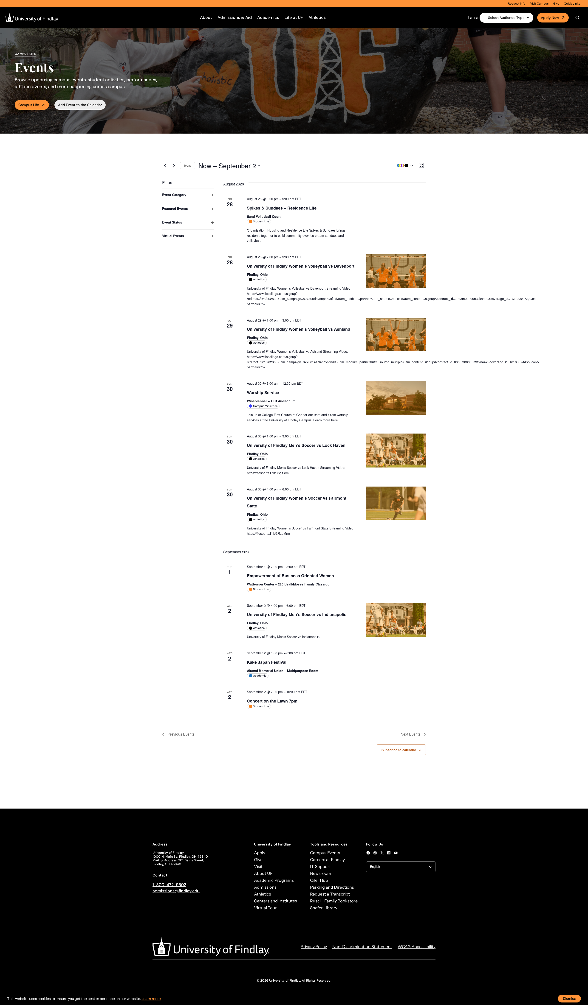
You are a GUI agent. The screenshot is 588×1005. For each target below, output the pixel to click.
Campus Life (28, 105)
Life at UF (294, 17)
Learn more (151, 998)
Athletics (317, 17)
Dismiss (569, 998)
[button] (404, 165)
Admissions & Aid (235, 17)
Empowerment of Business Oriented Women (290, 576)
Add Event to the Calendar (80, 105)
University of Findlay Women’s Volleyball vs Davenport (300, 266)
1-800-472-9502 (169, 884)
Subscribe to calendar (399, 749)
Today (187, 165)
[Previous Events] (165, 165)
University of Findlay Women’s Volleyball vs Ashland (298, 329)
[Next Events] (174, 165)
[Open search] (577, 18)
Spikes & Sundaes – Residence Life (282, 208)
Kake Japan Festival (266, 662)
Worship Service (263, 392)
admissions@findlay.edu (176, 891)
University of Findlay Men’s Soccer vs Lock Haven (296, 445)
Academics (268, 17)
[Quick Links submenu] (581, 4)
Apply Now (550, 17)
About (206, 17)
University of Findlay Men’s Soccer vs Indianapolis (296, 614)
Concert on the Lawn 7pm (272, 701)
